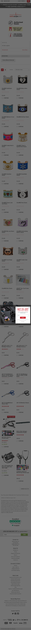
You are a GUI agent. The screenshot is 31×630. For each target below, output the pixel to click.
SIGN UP (22, 317)
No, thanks (22, 321)
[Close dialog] (29, 307)
